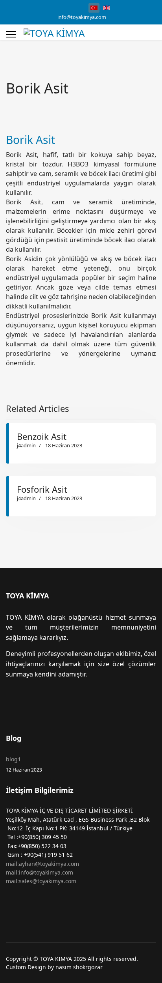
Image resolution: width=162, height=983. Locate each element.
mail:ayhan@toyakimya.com (42, 863)
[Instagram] (65, 7)
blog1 (24, 763)
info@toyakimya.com (81, 17)
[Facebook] (52, 7)
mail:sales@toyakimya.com (41, 881)
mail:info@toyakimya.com (39, 872)
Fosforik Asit (42, 489)
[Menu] (11, 34)
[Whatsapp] (77, 7)
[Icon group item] (15, 703)
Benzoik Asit (41, 436)
